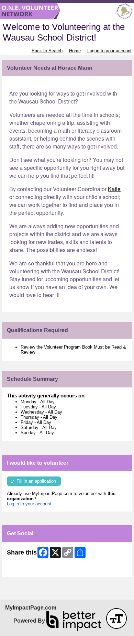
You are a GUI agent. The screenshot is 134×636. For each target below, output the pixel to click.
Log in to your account (109, 50)
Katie (114, 189)
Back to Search (47, 50)
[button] (116, 618)
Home (75, 50)
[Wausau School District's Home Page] (67, 11)
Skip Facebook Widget (29, 569)
